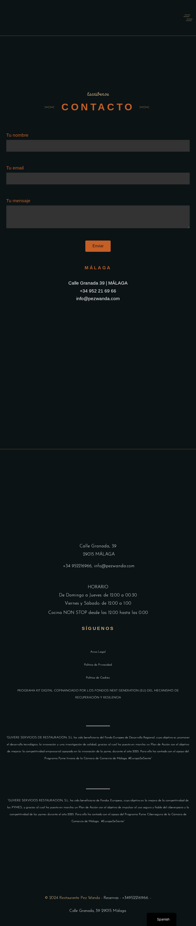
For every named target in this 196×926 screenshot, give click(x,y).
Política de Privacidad (98, 664)
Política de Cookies (98, 677)
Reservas (111, 898)
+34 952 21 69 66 (98, 290)
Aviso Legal (98, 651)
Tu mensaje (18, 200)
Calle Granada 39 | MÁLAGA (98, 283)
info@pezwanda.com (98, 298)
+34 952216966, (78, 566)
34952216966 (136, 898)
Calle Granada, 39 (98, 546)
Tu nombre (17, 135)
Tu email (15, 167)
